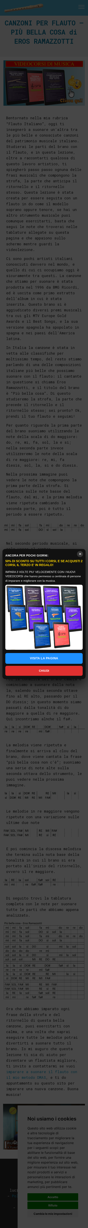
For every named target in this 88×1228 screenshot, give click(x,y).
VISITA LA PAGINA (44, 658)
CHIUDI (44, 670)
